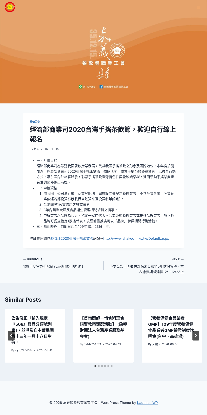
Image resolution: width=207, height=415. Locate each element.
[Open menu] (198, 7)
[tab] (95, 366)
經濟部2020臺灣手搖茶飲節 (71, 238)
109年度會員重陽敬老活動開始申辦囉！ (53, 263)
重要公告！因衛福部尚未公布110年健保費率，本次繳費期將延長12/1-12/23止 (147, 266)
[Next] (195, 336)
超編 (36, 149)
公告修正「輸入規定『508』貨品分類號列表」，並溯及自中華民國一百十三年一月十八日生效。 (34, 330)
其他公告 (35, 121)
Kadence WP (147, 403)
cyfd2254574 (24, 350)
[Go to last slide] (11, 336)
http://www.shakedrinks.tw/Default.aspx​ (136, 238)
